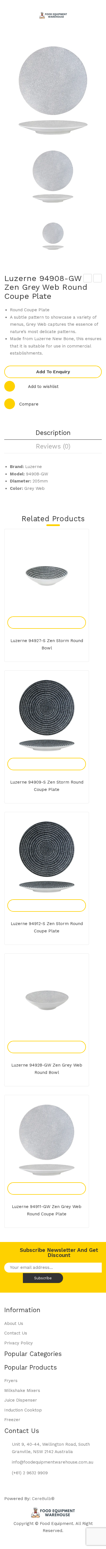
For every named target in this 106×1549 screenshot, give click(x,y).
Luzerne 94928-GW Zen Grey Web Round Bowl (46, 1069)
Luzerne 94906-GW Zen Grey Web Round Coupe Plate (88, 279)
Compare (28, 404)
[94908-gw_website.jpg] (53, 236)
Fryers (11, 1380)
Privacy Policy (18, 1343)
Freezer (12, 1419)
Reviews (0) (53, 446)
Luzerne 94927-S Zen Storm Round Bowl (46, 644)
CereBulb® (43, 1498)
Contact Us (15, 1333)
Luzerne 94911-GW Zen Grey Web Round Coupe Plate (98, 279)
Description (53, 432)
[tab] (53, 433)
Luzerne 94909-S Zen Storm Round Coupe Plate (46, 786)
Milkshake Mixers (22, 1390)
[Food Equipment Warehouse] (53, 15)
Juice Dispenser (20, 1400)
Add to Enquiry (53, 371)
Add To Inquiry (40, 616)
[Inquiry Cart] (84, 27)
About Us (13, 1323)
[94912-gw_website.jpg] (53, 176)
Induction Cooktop (23, 1410)
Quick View (53, 616)
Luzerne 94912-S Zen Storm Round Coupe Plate (47, 927)
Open (12, 8)
